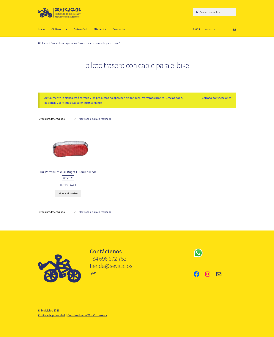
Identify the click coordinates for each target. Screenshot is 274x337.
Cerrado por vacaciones (216, 98)
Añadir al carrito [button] (68, 193)
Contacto (119, 29)
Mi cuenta (100, 29)
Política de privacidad (51, 315)
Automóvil (80, 29)
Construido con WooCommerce (87, 315)
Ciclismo (56, 29)
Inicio (41, 29)
